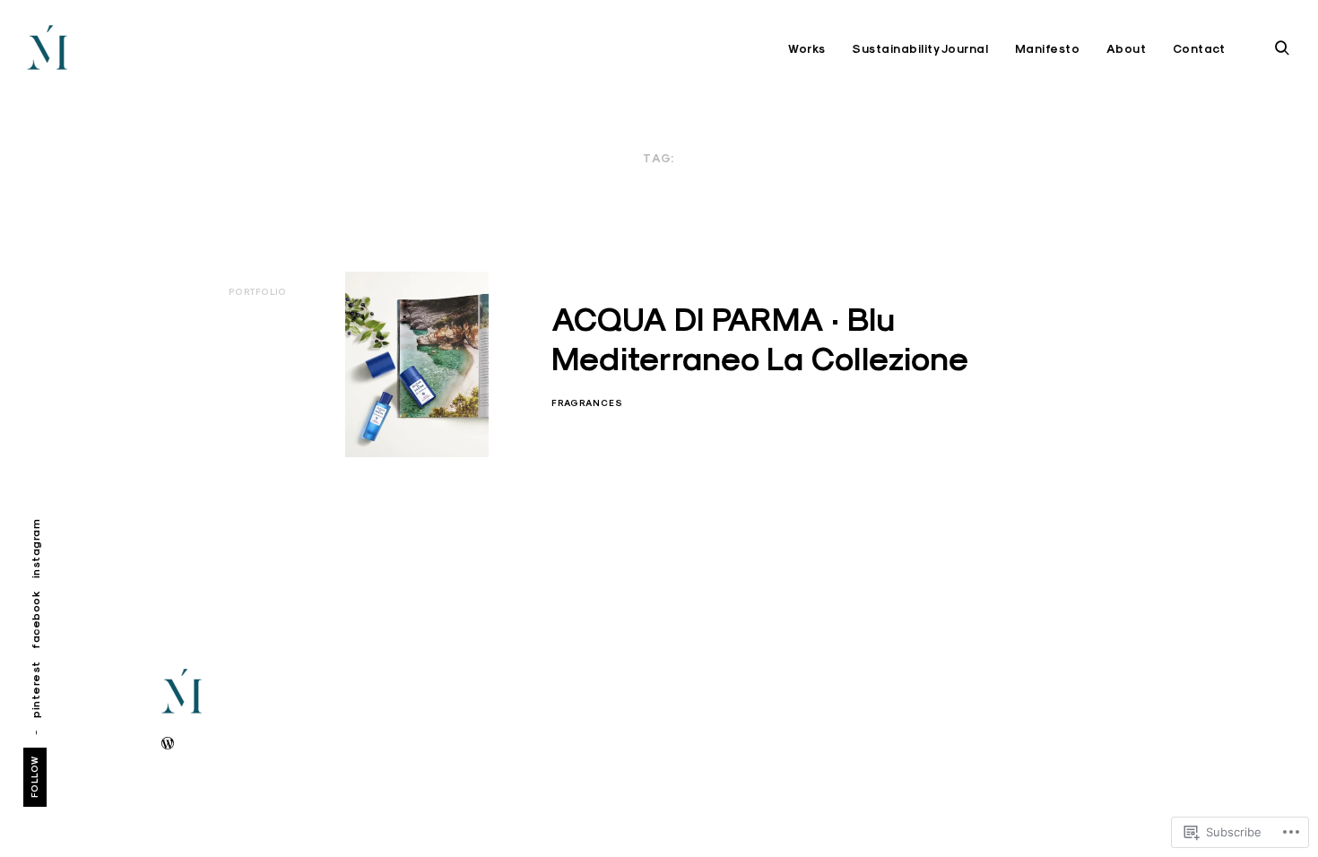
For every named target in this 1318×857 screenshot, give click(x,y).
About (1126, 48)
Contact (1199, 48)
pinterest (35, 689)
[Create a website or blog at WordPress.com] (167, 744)
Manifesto (1047, 48)
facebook (35, 620)
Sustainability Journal (920, 48)
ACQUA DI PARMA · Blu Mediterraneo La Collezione (759, 338)
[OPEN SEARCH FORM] (1282, 48)
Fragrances (587, 403)
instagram (35, 549)
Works (807, 48)
